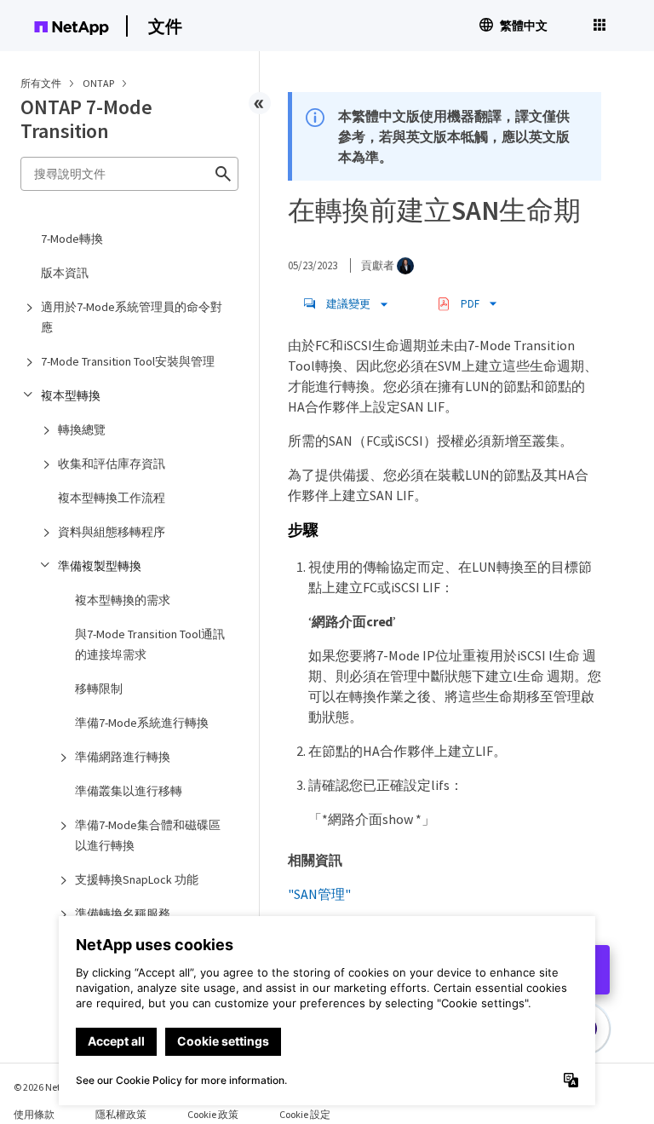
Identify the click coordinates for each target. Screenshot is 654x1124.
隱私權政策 (120, 1114)
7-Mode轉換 (72, 238)
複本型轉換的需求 (122, 600)
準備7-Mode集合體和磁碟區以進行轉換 (148, 835)
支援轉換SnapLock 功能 (136, 879)
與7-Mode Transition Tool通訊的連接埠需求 (150, 644)
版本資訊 (65, 272)
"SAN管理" (319, 893)
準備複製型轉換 (99, 566)
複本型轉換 (70, 395)
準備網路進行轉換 (122, 756)
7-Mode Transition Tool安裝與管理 (128, 361)
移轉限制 (99, 688)
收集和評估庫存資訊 (111, 463)
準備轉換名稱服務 (122, 913)
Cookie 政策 (212, 1114)
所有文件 (40, 83)
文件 (165, 26)
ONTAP (99, 83)
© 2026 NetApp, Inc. (55, 1087)
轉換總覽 (82, 429)
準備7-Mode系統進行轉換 (142, 722)
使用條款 (34, 1114)
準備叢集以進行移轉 (128, 790)
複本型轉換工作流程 (111, 497)
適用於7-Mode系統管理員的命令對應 (131, 317)
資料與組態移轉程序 (111, 531)
